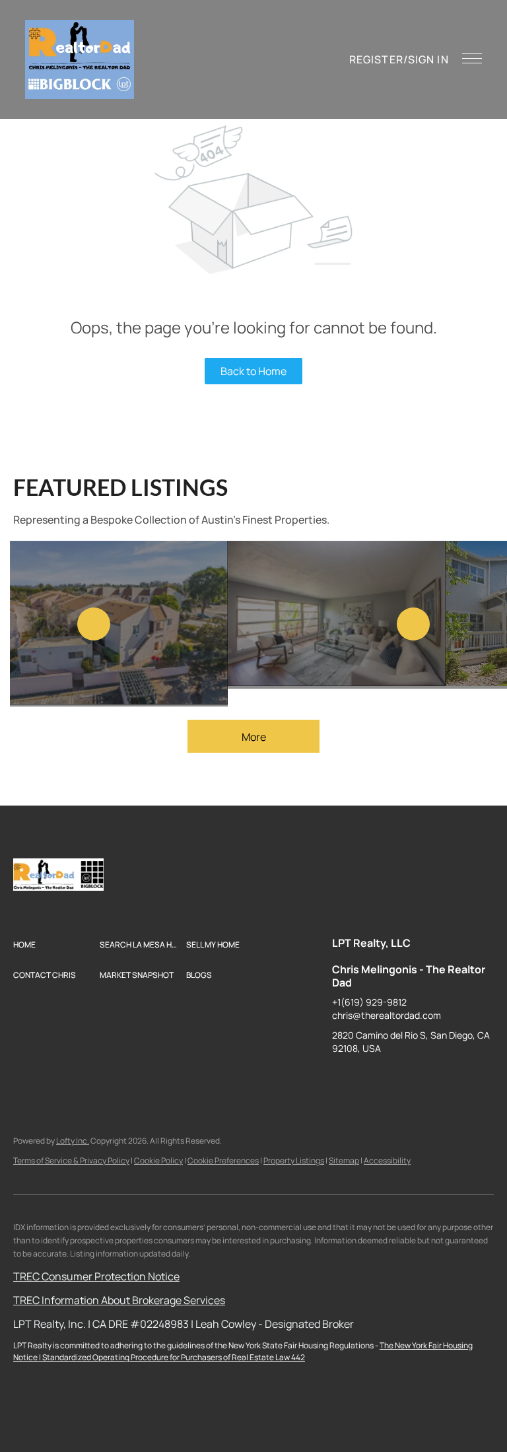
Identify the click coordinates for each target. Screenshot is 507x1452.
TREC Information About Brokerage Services (119, 1300)
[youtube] (447, 1078)
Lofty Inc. (72, 1140)
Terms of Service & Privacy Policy (71, 1160)
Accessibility (387, 1160)
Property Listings (293, 1160)
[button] (79, 59)
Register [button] (376, 59)
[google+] (474, 1078)
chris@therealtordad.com (386, 1015)
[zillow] (395, 1078)
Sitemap (344, 1160)
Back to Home (253, 371)
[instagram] (421, 1078)
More (254, 737)
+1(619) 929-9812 (369, 1002)
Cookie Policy (158, 1160)
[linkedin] (368, 1078)
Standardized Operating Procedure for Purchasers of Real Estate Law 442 (173, 1357)
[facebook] (342, 1078)
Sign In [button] (428, 59)
